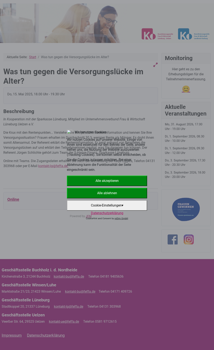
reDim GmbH (121, 218)
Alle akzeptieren (107, 181)
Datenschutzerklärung (107, 213)
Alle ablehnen (107, 193)
